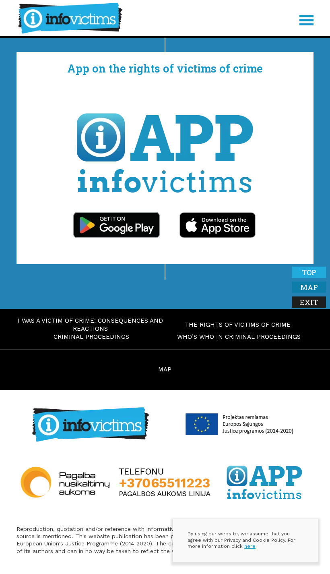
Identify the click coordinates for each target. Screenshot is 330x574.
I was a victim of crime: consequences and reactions (90, 324)
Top (309, 272)
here (250, 546)
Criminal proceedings (91, 336)
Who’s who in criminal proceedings (239, 336)
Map (309, 287)
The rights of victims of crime (238, 324)
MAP (164, 369)
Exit (309, 302)
